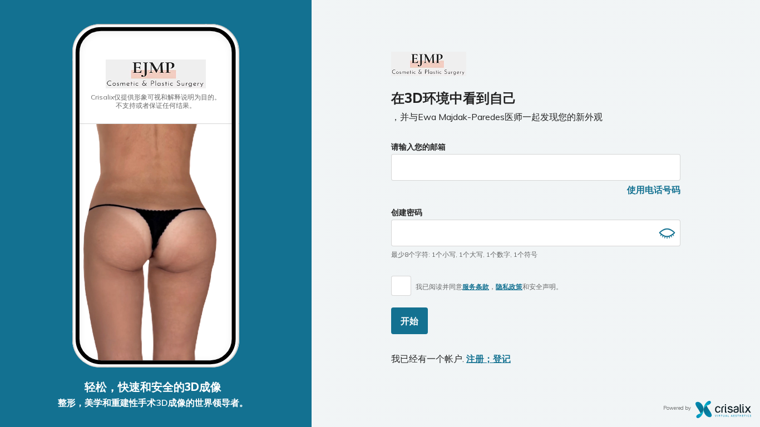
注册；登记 (488, 358)
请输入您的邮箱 (418, 147)
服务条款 (475, 286)
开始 (409, 320)
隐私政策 (509, 286)
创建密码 (406, 212)
